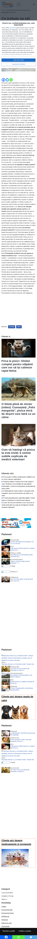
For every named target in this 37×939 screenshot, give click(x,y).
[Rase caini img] (15, 718)
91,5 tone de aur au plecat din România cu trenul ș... (20, 669)
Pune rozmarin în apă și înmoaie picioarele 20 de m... (21, 740)
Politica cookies (25, 931)
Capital (3, 906)
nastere (11, 326)
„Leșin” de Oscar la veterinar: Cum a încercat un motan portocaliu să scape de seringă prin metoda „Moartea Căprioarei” (17, 505)
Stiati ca (4, 899)
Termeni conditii (8, 931)
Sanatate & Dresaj (7, 896)
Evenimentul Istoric (7, 913)
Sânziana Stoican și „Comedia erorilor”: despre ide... (18, 664)
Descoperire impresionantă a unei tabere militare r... (21, 676)
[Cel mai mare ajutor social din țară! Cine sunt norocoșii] (5, 579)
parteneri (12, 27)
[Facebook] (3, 80)
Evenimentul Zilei (6, 910)
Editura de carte (6, 923)
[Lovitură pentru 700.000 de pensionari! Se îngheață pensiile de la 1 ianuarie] (5, 733)
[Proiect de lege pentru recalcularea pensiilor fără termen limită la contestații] (5, 689)
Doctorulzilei (5, 926)
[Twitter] (7, 80)
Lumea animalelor (7, 892)
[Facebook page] (16, 527)
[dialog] (18, 44)
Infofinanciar (5, 916)
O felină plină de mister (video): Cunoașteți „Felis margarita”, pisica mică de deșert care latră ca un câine (18, 411)
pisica (19, 326)
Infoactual (4, 920)
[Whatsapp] (11, 80)
